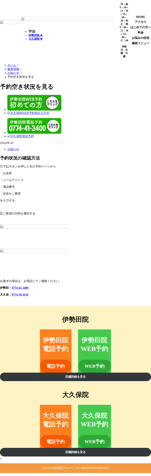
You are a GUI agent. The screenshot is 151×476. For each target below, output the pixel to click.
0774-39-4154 (20, 294)
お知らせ (13, 149)
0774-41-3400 (20, 287)
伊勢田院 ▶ (36, 35)
